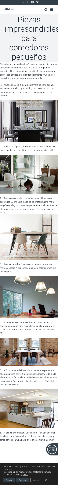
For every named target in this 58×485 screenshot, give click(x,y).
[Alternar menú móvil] (52, 9)
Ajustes (36, 480)
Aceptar (9, 480)
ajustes (24, 474)
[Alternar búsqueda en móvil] (45, 9)
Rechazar (22, 480)
